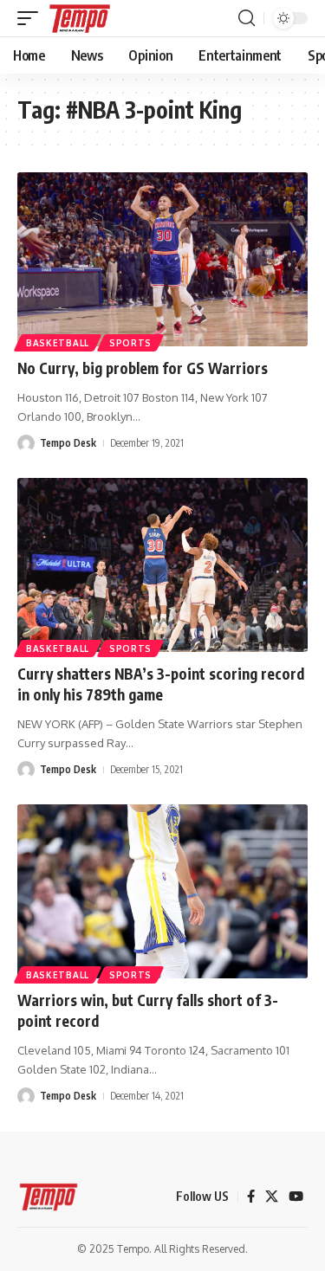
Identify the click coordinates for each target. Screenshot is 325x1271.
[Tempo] (80, 18)
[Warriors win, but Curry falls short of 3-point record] (162, 891)
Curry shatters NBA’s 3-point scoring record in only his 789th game (160, 684)
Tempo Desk (68, 442)
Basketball (57, 343)
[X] (272, 1196)
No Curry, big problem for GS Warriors (142, 367)
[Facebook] (251, 1196)
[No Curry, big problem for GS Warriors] (162, 259)
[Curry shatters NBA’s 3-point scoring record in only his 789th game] (162, 565)
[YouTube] (296, 1196)
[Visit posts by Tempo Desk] (26, 443)
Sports (130, 343)
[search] (246, 18)
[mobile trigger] (32, 18)
